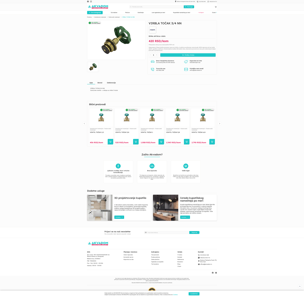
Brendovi (180, 262)
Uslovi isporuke (128, 255)
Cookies (175, 294)
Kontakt (179, 257)
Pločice (127, 12)
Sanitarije (141, 12)
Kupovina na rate (129, 259)
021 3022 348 (160, 70)
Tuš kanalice (155, 264)
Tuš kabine (114, 12)
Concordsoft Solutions (157, 282)
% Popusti (201, 12)
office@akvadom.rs (196, 70)
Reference (180, 259)
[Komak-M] (182, 30)
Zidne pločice (155, 259)
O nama (179, 255)
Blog (178, 264)
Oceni (179, 266)
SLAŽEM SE (194, 294)
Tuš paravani (155, 255)
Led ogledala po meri (158, 12)
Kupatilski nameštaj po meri (181, 12)
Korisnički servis (128, 257)
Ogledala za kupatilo (157, 262)
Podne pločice (155, 257)
